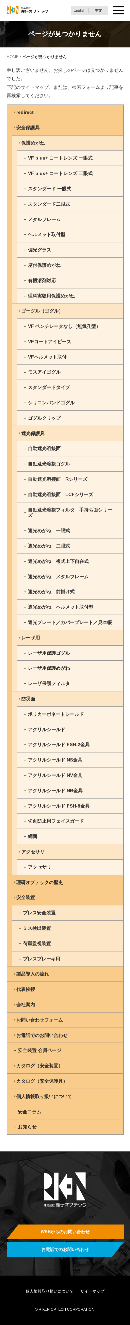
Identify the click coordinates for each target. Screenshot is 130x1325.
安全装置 (25, 897)
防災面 (28, 698)
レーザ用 (30, 637)
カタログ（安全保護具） (42, 1081)
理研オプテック (27, 10)
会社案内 (25, 1004)
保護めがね (33, 143)
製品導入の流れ (32, 973)
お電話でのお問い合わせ (42, 1035)
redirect (25, 112)
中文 (98, 10)
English (79, 10)
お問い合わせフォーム (39, 1020)
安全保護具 (28, 127)
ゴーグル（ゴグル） (42, 310)
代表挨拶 (25, 989)
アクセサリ (33, 851)
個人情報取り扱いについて (44, 1096)
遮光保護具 (33, 433)
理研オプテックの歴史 (39, 882)
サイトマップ (92, 1291)
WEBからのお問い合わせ (65, 1231)
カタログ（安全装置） (39, 1065)
